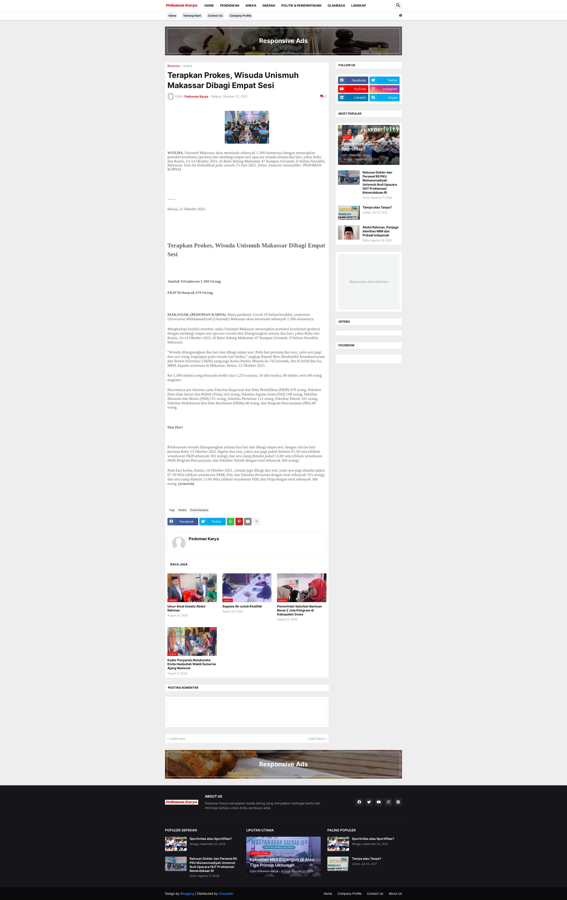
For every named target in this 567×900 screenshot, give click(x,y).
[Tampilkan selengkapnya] (256, 521)
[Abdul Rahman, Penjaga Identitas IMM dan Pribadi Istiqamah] (349, 232)
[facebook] (400, 15)
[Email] (248, 521)
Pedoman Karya (204, 538)
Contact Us (215, 15)
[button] (398, 5)
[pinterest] (398, 802)
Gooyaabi (226, 893)
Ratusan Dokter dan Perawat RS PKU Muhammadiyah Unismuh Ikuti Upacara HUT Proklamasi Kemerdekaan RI (380, 182)
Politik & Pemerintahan (301, 5)
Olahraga (336, 5)
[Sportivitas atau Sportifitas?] (176, 844)
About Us (395, 893)
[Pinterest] (239, 521)
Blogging (187, 893)
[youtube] (379, 802)
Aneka (250, 5)
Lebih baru (177, 738)
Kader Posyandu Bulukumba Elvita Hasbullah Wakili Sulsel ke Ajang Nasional (191, 664)
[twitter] (369, 802)
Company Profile (240, 15)
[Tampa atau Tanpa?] (349, 212)
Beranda (173, 66)
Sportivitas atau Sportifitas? (211, 838)
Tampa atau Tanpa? (377, 207)
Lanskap (358, 5)
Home (209, 5)
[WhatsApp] (230, 521)
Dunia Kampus (199, 510)
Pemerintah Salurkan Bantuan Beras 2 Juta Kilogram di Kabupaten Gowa (299, 610)
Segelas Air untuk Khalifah (242, 606)
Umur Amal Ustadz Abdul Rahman (186, 608)
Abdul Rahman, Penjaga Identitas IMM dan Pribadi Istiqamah (380, 231)
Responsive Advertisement (369, 281)
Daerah (268, 5)
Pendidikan (229, 5)
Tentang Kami (192, 15)
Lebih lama (316, 738)
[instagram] (388, 802)
